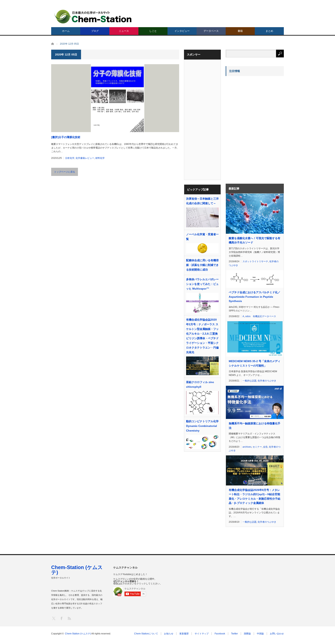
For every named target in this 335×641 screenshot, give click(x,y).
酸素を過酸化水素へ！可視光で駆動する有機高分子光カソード (254, 240)
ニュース (124, 30)
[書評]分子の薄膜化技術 (65, 137)
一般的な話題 (249, 380)
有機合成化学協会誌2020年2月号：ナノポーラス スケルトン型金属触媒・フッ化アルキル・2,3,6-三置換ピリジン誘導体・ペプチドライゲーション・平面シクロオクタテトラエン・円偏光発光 (202, 336)
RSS (69, 618)
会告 (265, 446)
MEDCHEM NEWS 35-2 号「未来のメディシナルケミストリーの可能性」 (254, 363)
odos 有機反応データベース (260, 316)
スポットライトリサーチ (255, 261)
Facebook (220, 633)
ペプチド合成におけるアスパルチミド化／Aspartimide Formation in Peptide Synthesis (254, 297)
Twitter (234, 633)
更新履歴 (184, 633)
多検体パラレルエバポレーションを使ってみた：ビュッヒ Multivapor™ (202, 284)
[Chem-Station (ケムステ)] (93, 16)
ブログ (95, 30)
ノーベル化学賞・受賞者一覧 (202, 236)
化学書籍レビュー (85, 158)
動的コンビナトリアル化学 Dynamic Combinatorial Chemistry (202, 426)
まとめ (269, 30)
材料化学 (100, 158)
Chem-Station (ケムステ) (77, 569)
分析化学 (69, 158)
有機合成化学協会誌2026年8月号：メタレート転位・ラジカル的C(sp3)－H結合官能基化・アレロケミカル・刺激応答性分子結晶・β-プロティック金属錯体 (254, 496)
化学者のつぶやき (267, 380)
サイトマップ (202, 633)
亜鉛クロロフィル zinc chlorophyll (200, 384)
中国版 (260, 633)
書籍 (240, 30)
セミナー (257, 446)
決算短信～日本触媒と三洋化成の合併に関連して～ (202, 201)
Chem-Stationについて (146, 633)
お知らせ (168, 633)
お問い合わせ (277, 633)
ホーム (66, 30)
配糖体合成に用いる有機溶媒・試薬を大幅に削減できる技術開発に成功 (202, 265)
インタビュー (182, 30)
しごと (153, 30)
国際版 (247, 633)
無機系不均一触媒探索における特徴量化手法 (254, 425)
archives (247, 446)
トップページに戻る (64, 171)
